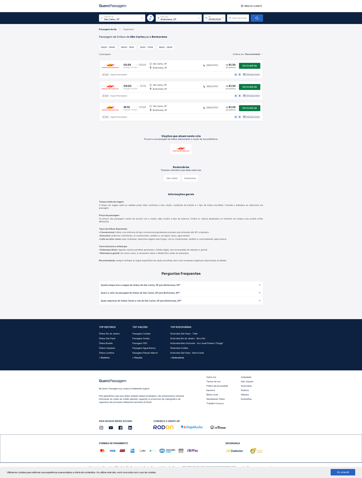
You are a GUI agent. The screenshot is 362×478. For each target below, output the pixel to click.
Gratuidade (246, 377)
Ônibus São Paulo (107, 338)
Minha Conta (212, 394)
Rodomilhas (246, 399)
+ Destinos (104, 357)
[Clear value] (222, 18)
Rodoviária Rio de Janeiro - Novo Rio (187, 338)
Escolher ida (250, 66)
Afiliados (245, 394)
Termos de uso (213, 381)
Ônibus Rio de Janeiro (109, 333)
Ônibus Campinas (107, 348)
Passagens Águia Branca (143, 348)
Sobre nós (211, 377)
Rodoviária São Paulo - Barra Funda (187, 353)
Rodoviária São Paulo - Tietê (183, 333)
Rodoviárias (246, 386)
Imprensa (210, 390)
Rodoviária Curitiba (179, 348)
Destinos (245, 390)
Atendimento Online (215, 399)
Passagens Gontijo (141, 338)
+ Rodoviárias (177, 357)
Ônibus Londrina (106, 353)
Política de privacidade (217, 386)
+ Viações (137, 357)
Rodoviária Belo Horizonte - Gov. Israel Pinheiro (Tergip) (196, 343)
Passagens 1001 (139, 343)
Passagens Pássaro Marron (145, 353)
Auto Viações (247, 381)
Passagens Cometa (141, 333)
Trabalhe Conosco (215, 403)
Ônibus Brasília (106, 343)
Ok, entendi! (343, 472)
